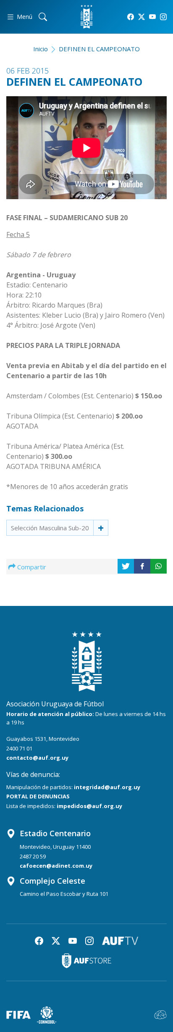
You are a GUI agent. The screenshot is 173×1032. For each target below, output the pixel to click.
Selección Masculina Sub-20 (50, 528)
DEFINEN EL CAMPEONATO (99, 49)
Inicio (40, 49)
